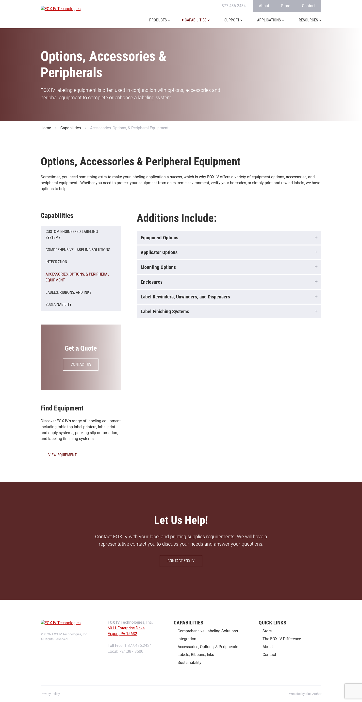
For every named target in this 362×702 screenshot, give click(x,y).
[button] (169, 23)
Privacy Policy (50, 694)
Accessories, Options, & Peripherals (208, 646)
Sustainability (58, 304)
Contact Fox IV (181, 560)
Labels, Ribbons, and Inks (68, 292)
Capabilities (195, 20)
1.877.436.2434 (138, 645)
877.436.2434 (234, 5)
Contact (308, 5)
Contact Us (81, 364)
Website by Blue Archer (305, 694)
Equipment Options (159, 238)
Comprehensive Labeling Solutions (78, 249)
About (264, 5)
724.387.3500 (131, 651)
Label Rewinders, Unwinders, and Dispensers (185, 297)
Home (46, 128)
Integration (56, 262)
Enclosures (152, 282)
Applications (269, 20)
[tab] (229, 238)
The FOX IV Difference (282, 639)
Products (158, 20)
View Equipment (62, 455)
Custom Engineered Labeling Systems (72, 234)
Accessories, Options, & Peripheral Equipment (77, 277)
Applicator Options (159, 252)
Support (231, 20)
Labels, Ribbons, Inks (196, 654)
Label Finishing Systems (165, 311)
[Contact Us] (81, 357)
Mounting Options (158, 267)
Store (285, 5)
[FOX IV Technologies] (61, 9)
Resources (308, 20)
